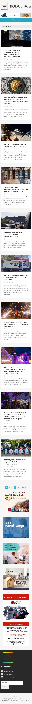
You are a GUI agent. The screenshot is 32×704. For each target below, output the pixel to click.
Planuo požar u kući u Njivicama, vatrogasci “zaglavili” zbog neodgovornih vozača (15, 189)
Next (23, 487)
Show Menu (16, 20)
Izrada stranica (20, 700)
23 (18, 487)
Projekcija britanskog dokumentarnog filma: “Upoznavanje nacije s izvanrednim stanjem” (12, 53)
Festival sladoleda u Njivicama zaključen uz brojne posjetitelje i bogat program (15, 324)
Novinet (4, 700)
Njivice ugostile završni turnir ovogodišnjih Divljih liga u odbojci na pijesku (14, 462)
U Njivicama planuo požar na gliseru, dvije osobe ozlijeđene (15, 145)
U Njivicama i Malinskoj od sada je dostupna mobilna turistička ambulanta (15, 277)
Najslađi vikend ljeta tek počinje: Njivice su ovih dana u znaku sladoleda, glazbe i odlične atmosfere (15, 370)
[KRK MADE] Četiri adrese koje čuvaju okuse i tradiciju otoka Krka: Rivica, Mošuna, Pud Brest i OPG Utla (15, 100)
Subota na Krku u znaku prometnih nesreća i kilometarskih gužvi (12, 234)
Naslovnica (16, 696)
